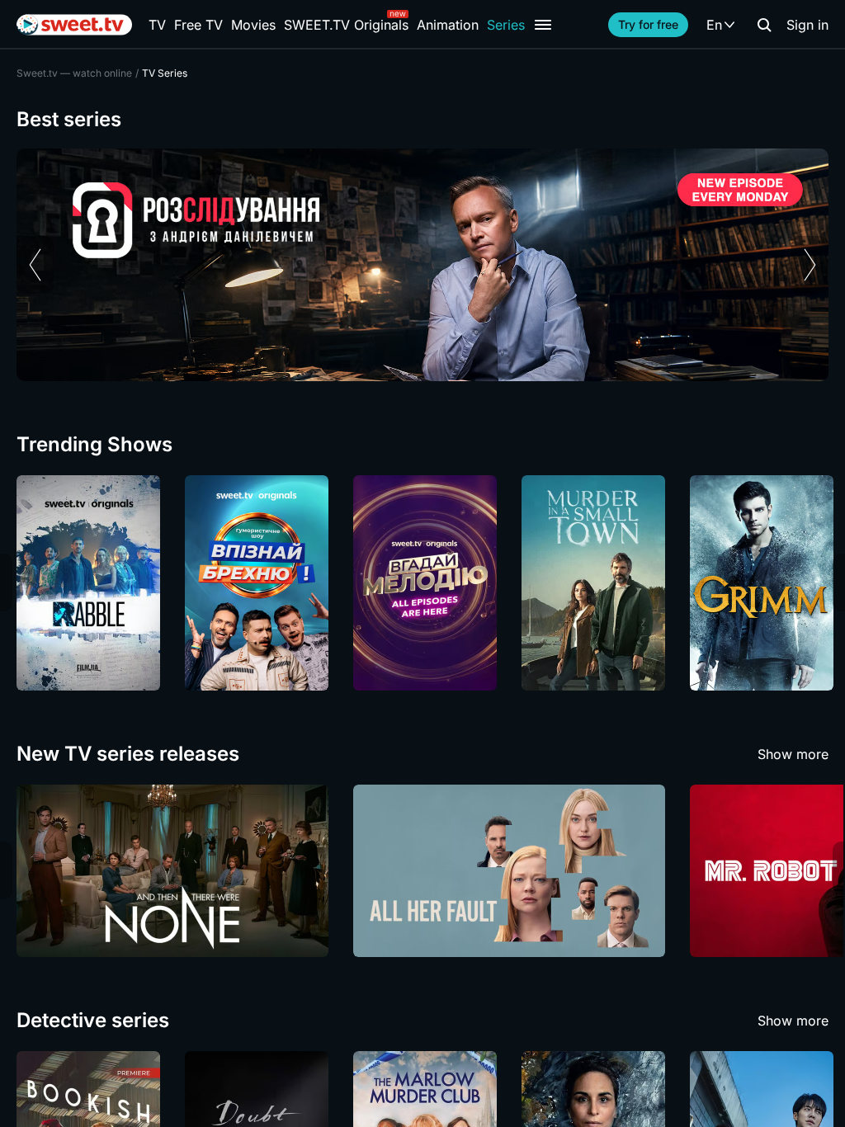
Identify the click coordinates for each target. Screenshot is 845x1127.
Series (506, 25)
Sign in (807, 25)
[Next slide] (809, 265)
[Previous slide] (35, 265)
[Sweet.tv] (74, 24)
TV (157, 25)
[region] (422, 265)
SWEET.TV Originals (346, 25)
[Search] (764, 25)
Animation (448, 25)
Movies (253, 25)
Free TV (198, 25)
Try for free (648, 24)
